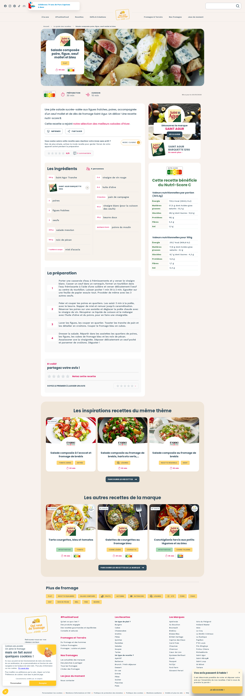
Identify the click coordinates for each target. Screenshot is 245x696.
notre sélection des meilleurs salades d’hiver (101, 124)
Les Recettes (122, 617)
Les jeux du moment (73, 676)
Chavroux (173, 649)
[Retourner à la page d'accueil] (122, 14)
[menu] (45, 17)
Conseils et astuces (69, 631)
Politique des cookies (134, 693)
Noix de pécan (63, 602)
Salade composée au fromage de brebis (174, 454)
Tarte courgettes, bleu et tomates (71, 540)
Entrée (118, 674)
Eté (172, 596)
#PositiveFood (69, 617)
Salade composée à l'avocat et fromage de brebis (70, 454)
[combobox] (221, 6)
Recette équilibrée (66, 596)
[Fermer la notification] (239, 672)
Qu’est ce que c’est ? (70, 622)
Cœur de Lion (175, 652)
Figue (193, 596)
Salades (118, 646)
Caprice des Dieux (177, 640)
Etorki (172, 658)
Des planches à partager (71, 663)
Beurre (97, 602)
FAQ (187, 693)
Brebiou (172, 631)
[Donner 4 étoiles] (63, 376)
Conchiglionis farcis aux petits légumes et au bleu (174, 541)
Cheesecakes (120, 631)
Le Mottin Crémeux (204, 634)
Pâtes (117, 637)
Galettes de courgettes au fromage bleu (122, 541)
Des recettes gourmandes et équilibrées (78, 628)
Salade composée (87, 596)
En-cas (118, 670)
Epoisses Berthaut (177, 655)
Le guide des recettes (62, 26)
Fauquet (172, 661)
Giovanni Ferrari (176, 670)
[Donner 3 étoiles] (58, 376)
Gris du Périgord (203, 622)
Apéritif (118, 658)
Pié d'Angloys (202, 646)
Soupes (118, 649)
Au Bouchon (174, 625)
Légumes (157, 596)
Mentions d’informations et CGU (78, 693)
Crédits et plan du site (174, 693)
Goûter (118, 680)
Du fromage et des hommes (73, 642)
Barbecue (119, 661)
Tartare (199, 667)
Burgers (118, 625)
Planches (119, 683)
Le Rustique (201, 637)
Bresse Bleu (174, 634)
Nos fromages (69, 655)
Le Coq (199, 631)
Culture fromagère (69, 645)
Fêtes (117, 677)
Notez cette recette (84, 376)
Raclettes (119, 643)
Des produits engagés (70, 625)
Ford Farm (173, 667)
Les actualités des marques (73, 660)
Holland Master (203, 625)
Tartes (117, 652)
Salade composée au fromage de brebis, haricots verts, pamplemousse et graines (122, 456)
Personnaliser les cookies (52, 693)
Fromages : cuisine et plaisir (73, 648)
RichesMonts (201, 652)
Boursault (173, 628)
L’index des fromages (70, 669)
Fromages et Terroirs (73, 637)
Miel (76, 602)
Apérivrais (173, 622)
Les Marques (176, 617)
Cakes (117, 628)
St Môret (200, 664)
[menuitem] (45, 17)
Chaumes (173, 646)
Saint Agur (201, 655)
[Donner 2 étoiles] (54, 376)
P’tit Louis (200, 643)
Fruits (108, 596)
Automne (120, 596)
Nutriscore (139, 596)
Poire (182, 596)
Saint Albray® (202, 658)
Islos (198, 628)
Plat (65, 63)
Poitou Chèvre (202, 649)
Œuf (50, 602)
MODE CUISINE (129, 142)
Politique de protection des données (108, 693)
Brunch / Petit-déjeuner (125, 664)
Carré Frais (174, 643)
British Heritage (176, 637)
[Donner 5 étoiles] (68, 376)
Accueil (46, 26)
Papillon (199, 640)
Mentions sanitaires (154, 693)
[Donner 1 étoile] (49, 376)
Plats (117, 686)
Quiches (118, 640)
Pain (86, 602)
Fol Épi (172, 664)
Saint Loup (201, 661)
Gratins (118, 634)
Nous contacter (67, 680)
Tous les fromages (69, 666)
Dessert (118, 667)
